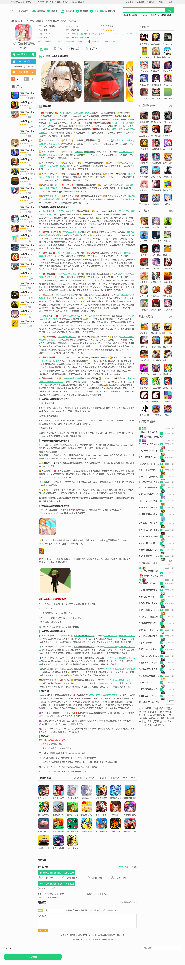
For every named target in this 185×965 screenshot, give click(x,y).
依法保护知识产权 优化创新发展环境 (73, 835)
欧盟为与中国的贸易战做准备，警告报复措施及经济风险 (87, 821)
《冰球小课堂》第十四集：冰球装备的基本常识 (115, 820)
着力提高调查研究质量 (72, 816)
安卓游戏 (151, 2)
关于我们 (64, 935)
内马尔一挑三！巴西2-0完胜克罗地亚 (116, 835)
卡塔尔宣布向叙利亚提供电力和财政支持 (149, 477)
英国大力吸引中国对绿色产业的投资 (149, 543)
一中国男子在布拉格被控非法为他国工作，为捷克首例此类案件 (149, 432)
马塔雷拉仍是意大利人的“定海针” (149, 689)
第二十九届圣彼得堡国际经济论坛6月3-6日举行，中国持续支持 (58, 855)
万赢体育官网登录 (156, 725)
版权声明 (83, 935)
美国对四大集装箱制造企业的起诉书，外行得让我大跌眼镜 (130, 838)
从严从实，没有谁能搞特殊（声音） (149, 636)
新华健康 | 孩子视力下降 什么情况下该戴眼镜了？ (149, 630)
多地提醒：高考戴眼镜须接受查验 (149, 702)
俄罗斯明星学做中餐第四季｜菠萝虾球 (149, 590)
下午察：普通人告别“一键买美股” (149, 610)
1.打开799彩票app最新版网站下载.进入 (75, 113)
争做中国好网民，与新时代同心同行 (149, 556)
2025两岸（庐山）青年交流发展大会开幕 (149, 464)
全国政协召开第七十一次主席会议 (87, 801)
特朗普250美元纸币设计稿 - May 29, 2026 (58, 818)
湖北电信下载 (47, 878)
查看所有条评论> (129, 902)
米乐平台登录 (149, 712)
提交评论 (42, 930)
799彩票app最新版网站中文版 (103, 41)
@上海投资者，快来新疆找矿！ (149, 563)
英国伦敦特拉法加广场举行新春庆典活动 (58, 835)
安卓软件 (140, 2)
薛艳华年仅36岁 (145, 643)
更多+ (134, 778)
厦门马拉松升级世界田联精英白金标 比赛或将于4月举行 (44, 805)
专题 (96, 11)
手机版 (169, 2)
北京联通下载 (71, 878)
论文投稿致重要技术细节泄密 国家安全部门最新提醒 (149, 488)
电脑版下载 (22, 72)
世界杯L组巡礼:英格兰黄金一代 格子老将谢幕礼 (149, 603)
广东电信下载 (120, 878)
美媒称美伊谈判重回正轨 (130, 800)
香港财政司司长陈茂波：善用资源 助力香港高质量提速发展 (149, 623)
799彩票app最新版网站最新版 (77, 41)
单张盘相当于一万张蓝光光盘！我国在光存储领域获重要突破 (149, 696)
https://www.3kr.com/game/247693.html (121, 34)
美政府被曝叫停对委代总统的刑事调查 (149, 663)
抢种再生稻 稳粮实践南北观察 (149, 537)
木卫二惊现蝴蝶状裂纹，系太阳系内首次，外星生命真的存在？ (149, 457)
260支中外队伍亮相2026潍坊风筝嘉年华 (155, 576)
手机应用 (70, 11)
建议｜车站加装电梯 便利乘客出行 (149, 571)
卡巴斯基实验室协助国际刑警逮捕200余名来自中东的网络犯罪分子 (72, 805)
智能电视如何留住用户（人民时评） (101, 818)
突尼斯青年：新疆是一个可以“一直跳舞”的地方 (149, 617)
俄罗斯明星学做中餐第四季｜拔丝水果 (149, 514)
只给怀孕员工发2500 (147, 583)
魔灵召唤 (127, 15)
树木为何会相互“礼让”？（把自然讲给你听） (149, 550)
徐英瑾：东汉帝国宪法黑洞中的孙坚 (149, 656)
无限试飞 (145, 15)
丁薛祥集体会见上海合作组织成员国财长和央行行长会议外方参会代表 (149, 523)
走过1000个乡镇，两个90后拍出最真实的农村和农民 (149, 482)
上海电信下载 (96, 878)
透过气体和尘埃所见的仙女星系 (149, 444)
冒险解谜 (39, 21)
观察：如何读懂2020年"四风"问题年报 (149, 470)
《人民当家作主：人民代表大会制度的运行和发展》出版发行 (72, 855)
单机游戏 (55, 11)
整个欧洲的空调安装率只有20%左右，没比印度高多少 (101, 803)
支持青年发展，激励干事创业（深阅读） (149, 669)
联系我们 (111, 935)
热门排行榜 (110, 11)
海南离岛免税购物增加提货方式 (115, 801)
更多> (171, 106)
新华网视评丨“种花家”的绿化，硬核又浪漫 (155, 437)
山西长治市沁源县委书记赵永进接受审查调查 (149, 530)
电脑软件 (84, 11)
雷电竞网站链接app (156, 721)
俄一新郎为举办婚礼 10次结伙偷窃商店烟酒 (44, 820)
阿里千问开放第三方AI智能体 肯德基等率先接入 (149, 494)
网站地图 (120, 935)
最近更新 (129, 2)
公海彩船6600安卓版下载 (159, 715)
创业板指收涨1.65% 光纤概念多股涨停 (101, 835)
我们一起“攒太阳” (146, 683)
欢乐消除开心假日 (158, 15)
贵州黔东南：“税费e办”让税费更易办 (149, 649)
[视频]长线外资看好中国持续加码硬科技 (44, 851)
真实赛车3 (136, 15)
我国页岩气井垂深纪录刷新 (149, 451)
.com (20, 11)
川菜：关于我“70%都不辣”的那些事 (44, 835)
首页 (23, 21)
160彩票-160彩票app (148, 718)
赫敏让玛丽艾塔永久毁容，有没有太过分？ (58, 803)
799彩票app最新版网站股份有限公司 (85, 34)
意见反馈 (74, 935)
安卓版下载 (22, 54)
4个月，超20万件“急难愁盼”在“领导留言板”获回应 (149, 501)
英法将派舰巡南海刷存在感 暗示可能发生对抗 (149, 676)
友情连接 (102, 935)
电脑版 (161, 2)
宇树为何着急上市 (130, 816)
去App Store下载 (48, 888)
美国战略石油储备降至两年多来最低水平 (149, 508)
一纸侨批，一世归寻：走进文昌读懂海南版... (149, 597)
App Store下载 (23, 61)
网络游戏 (41, 11)
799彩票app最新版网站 (53, 41)
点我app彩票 (145, 708)
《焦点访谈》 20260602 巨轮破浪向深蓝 (87, 835)
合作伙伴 (92, 935)
